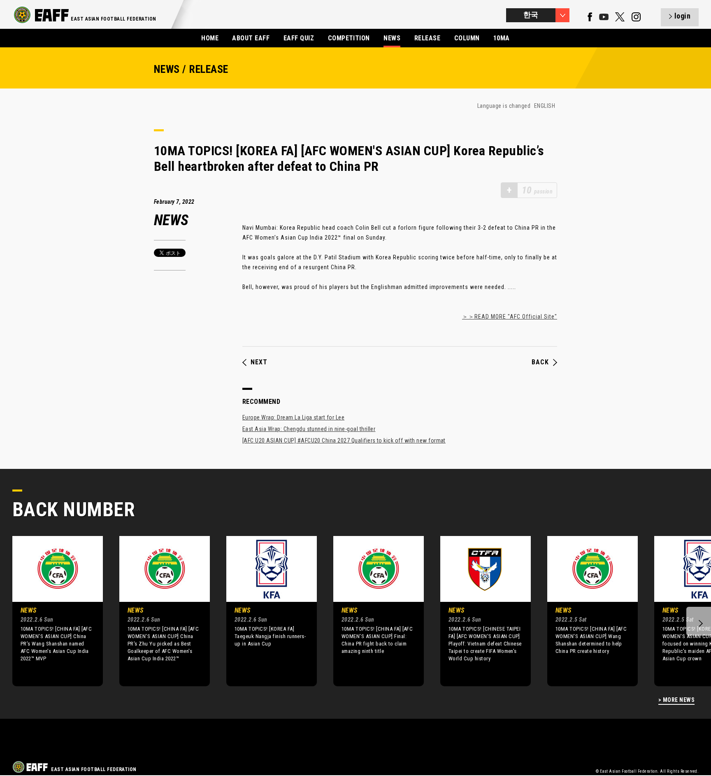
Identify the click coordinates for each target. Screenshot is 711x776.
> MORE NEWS (676, 700)
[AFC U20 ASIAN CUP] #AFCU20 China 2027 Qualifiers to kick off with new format (344, 440)
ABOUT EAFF (251, 38)
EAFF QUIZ (298, 38)
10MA (501, 38)
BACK (540, 362)
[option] (51, 611)
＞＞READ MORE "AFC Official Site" (509, 316)
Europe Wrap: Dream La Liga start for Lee (293, 417)
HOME (209, 38)
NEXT (259, 362)
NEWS (391, 38)
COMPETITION (349, 38)
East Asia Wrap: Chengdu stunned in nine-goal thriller (308, 429)
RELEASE (427, 38)
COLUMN (467, 38)
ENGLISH (544, 106)
